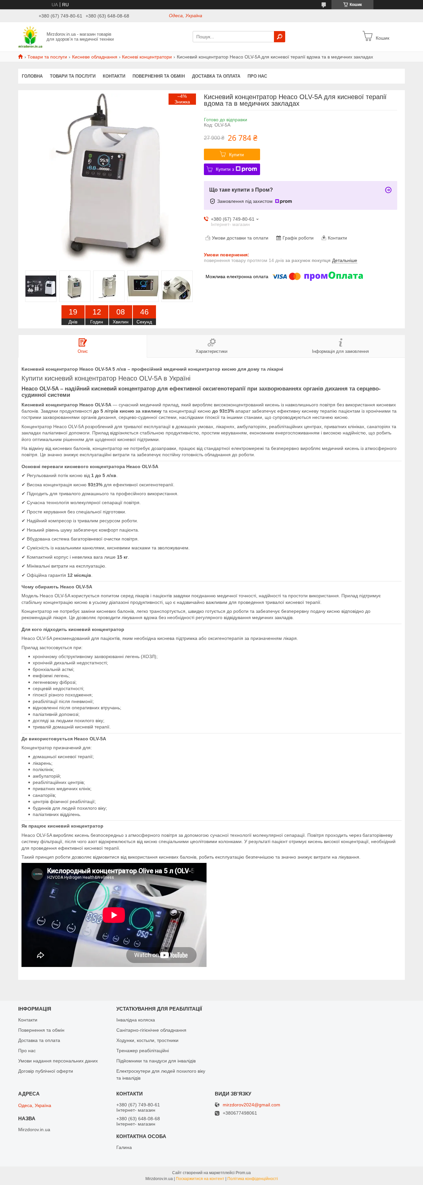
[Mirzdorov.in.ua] (30, 36)
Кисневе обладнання (94, 56)
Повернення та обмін (159, 76)
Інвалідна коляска (135, 1019)
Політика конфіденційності (252, 1178)
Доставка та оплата (216, 76)
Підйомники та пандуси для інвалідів (156, 1060)
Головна (32, 76)
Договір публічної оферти (45, 1071)
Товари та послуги (47, 56)
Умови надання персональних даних (58, 1060)
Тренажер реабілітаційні (142, 1050)
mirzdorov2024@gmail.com (251, 1104)
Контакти (114, 76)
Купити (236, 154)
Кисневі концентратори (147, 56)
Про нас (257, 76)
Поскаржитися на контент (200, 1178)
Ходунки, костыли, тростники (147, 1040)
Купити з (225, 169)
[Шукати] (279, 36)
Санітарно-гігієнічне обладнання (151, 1030)
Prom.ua (243, 1172)
